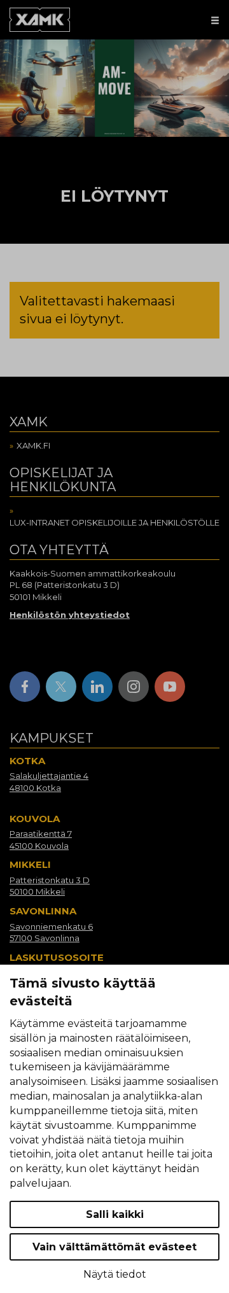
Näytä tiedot (114, 1274)
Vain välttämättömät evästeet (114, 1247)
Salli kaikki (115, 1214)
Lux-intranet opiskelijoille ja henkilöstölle (114, 522)
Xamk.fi (33, 445)
